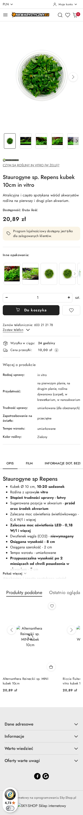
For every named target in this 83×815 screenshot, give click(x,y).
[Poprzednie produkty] (11, 630)
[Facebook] (37, 776)
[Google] (45, 776)
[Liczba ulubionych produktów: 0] (67, 15)
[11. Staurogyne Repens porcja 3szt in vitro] (12, 274)
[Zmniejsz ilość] (6, 297)
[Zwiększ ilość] (68, 297)
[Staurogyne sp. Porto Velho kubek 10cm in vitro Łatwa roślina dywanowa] (49, 274)
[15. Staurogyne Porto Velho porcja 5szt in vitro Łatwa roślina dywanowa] (30, 274)
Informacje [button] (14, 736)
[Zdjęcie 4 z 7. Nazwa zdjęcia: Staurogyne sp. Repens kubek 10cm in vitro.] (57, 141)
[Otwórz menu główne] (5, 14)
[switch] (10, 808)
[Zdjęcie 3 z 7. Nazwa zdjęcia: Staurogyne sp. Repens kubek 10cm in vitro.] (42, 141)
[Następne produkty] (71, 630)
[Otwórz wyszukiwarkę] (60, 15)
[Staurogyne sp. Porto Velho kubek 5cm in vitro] (67, 274)
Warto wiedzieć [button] (19, 748)
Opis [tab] (10, 463)
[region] (41, 274)
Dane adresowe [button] (19, 724)
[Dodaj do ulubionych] (71, 310)
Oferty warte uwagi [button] (22, 761)
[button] (73, 77)
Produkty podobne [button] (24, 592)
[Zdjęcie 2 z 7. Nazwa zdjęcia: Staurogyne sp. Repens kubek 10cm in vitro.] (26, 141)
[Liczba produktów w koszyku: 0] (74, 15)
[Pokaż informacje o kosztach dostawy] (56, 350)
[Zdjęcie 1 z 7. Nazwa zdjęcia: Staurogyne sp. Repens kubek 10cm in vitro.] (10, 141)
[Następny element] (74, 274)
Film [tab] (29, 463)
